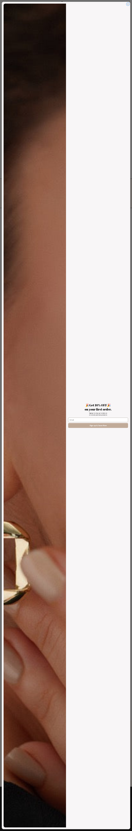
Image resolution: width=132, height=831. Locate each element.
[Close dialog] (127, 4)
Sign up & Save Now (98, 425)
